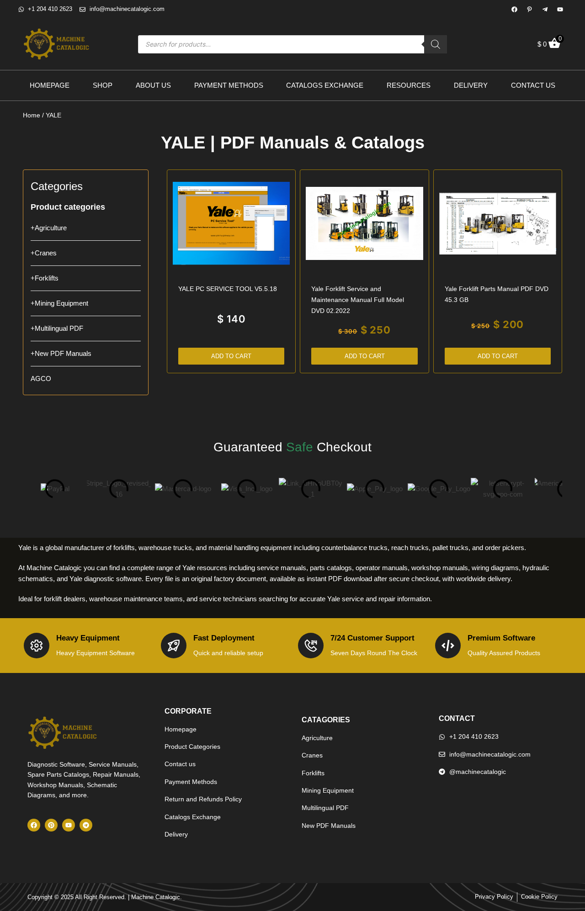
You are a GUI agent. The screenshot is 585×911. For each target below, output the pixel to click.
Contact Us (533, 85)
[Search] (435, 44)
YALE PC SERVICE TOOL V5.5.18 (227, 288)
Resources (409, 85)
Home (31, 115)
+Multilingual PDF (57, 328)
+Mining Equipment (59, 303)
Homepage (49, 85)
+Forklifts (44, 278)
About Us (153, 85)
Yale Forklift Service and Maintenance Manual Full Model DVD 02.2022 (357, 299)
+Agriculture (49, 228)
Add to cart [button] (231, 356)
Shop (102, 85)
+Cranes (44, 253)
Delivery (471, 85)
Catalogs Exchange (324, 85)
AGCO (41, 378)
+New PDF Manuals (61, 353)
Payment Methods (228, 85)
